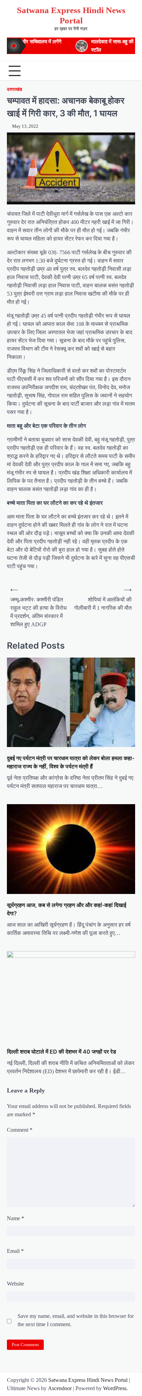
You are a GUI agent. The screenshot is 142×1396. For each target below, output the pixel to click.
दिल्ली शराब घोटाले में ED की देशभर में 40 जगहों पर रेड (61, 1051)
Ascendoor (60, 1388)
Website (15, 1284)
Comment (19, 1130)
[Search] (128, 71)
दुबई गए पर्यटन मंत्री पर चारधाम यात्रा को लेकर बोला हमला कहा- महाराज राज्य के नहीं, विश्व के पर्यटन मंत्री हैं (70, 762)
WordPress (114, 1388)
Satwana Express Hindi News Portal (88, 1380)
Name (15, 1218)
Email (15, 1251)
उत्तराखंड (14, 89)
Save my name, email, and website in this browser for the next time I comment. (76, 1320)
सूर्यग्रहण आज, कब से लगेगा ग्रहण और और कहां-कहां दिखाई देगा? (66, 909)
